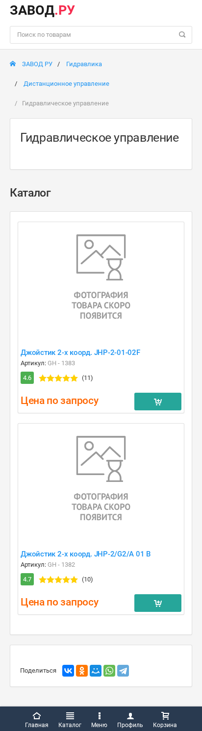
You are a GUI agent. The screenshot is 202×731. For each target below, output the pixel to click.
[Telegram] (123, 671)
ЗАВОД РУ (36, 64)
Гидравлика (84, 64)
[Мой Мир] (95, 671)
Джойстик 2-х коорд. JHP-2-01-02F (80, 352)
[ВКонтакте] (68, 671)
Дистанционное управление (66, 83)
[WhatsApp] (109, 671)
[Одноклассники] (82, 671)
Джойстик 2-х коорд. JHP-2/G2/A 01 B (86, 554)
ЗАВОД (42, 10)
